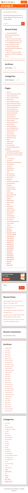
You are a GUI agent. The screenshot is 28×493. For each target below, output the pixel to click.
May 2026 (7, 354)
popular (7, 443)
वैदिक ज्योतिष (8, 480)
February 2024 (9, 408)
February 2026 (9, 360)
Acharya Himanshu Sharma (14, 103)
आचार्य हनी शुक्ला (10, 250)
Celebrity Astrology (10, 429)
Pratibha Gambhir (11, 189)
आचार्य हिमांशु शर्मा (10, 255)
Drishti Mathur (10, 164)
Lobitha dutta (10, 170)
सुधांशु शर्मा (9, 263)
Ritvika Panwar (10, 200)
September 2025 (9, 370)
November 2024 (9, 390)
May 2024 (7, 402)
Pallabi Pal (9, 179)
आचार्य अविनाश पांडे (10, 236)
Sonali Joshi (9, 214)
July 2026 (7, 350)
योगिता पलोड (9, 261)
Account (9, 92)
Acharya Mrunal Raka (12, 113)
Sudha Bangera (10, 215)
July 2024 (7, 398)
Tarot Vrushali (10, 223)
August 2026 (8, 348)
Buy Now (7, 279)
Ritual (6, 447)
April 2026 (7, 356)
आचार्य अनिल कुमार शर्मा (11, 233)
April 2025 (7, 380)
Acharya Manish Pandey (13, 111)
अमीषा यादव (9, 229)
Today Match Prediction (11, 455)
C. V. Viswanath (10, 158)
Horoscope (8, 435)
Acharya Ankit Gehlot (12, 95)
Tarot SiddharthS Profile (13, 221)
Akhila (8, 139)
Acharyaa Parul (10, 134)
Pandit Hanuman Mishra (13, 181)
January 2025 (8, 386)
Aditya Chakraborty (11, 135)
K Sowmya (9, 166)
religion (7, 445)
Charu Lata (9, 160)
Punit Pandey (10, 193)
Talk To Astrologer (8, 2)
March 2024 (8, 407)
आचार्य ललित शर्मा (10, 246)
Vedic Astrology (9, 463)
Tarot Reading (8, 453)
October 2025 (8, 368)
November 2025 (9, 366)
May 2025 (7, 378)
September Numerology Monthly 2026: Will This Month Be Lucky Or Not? (13, 48)
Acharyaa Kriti (10, 132)
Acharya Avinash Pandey (13, 97)
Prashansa (9, 185)
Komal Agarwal (10, 168)
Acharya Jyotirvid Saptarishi (14, 105)
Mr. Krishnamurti (11, 175)
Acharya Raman (11, 120)
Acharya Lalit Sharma (12, 109)
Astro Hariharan (11, 145)
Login (8, 172)
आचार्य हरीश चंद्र (10, 253)
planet (6, 441)
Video (6, 465)
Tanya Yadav (10, 219)
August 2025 (8, 372)
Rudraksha (8, 449)
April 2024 (7, 404)
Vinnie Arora (10, 227)
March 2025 (8, 382)
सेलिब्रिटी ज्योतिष (8, 482)
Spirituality (8, 451)
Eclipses (7, 433)
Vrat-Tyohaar (8, 467)
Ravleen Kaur (10, 196)
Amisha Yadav (10, 141)
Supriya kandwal (11, 217)
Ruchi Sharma (10, 202)
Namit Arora (10, 177)
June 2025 (7, 376)
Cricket (7, 431)
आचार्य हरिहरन (9, 252)
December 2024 (9, 388)
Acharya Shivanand (11, 126)
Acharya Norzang (11, 116)
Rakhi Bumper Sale (11, 194)
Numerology (8, 439)
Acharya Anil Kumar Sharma (14, 94)
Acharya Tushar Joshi (12, 130)
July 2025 (7, 374)
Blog (6, 425)
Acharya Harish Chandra (13, 101)
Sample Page (10, 206)
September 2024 (9, 394)
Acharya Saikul (10, 124)
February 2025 (9, 384)
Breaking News (9, 427)
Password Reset (11, 183)
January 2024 (8, 411)
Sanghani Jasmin (11, 210)
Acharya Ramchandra (12, 122)
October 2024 (8, 392)
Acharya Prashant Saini (12, 118)
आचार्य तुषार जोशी (10, 240)
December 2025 (9, 364)
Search (5, 285)
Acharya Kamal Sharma (12, 107)
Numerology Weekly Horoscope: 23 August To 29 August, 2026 (12, 35)
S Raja (8, 204)
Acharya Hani (10, 99)
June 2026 (7, 352)
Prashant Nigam (11, 187)
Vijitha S (9, 225)
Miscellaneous (9, 437)
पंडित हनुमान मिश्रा (10, 259)
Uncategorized (9, 457)
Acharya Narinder (11, 114)
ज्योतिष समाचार (8, 471)
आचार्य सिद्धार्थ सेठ (10, 248)
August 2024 (8, 396)
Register (9, 198)
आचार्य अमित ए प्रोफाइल (11, 234)
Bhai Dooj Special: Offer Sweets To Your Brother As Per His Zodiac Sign (13, 154)
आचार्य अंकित (9, 231)
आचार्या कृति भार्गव (10, 257)
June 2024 (7, 400)
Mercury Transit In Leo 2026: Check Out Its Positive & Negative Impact (13, 54)
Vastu (6, 461)
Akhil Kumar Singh (11, 137)
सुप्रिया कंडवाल (10, 265)
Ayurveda (7, 423)
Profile (8, 191)
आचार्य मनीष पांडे (10, 242)
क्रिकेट (6, 469)
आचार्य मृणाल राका (10, 244)
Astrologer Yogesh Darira (13, 151)
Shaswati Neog (10, 212)
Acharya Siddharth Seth (13, 128)
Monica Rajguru (11, 174)
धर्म (5, 474)
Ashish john (10, 143)
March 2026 (8, 358)
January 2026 (8, 362)
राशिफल (6, 475)
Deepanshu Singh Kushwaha (14, 162)
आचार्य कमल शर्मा (10, 238)
